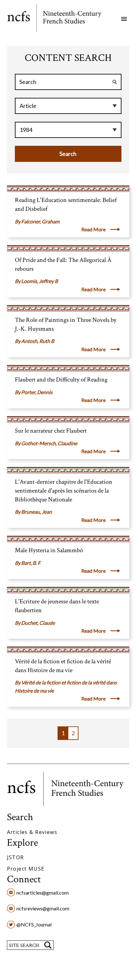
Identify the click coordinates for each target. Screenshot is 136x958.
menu (124, 19)
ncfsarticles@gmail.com (42, 893)
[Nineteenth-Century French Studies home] (59, 19)
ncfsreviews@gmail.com (42, 908)
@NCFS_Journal (34, 924)
